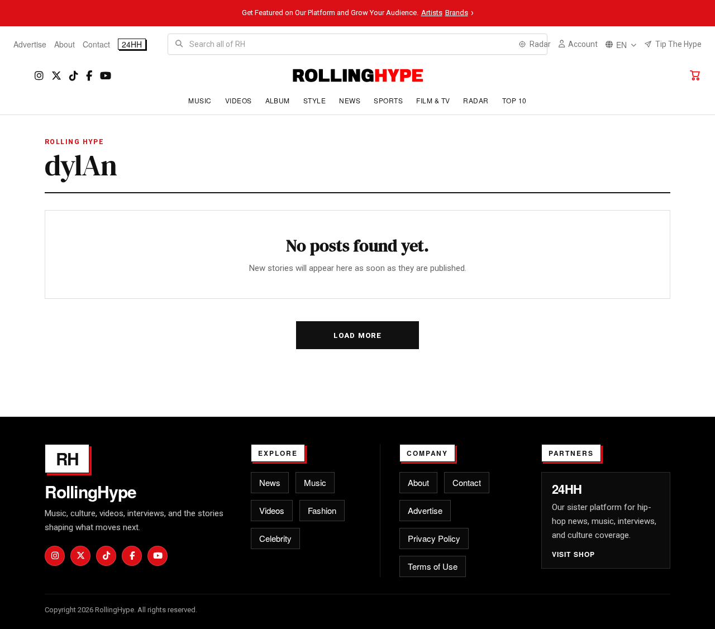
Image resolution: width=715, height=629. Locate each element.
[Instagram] (39, 76)
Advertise (29, 44)
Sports (388, 100)
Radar (475, 100)
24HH (132, 44)
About (64, 44)
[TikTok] (73, 76)
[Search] (178, 44)
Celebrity (275, 538)
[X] (56, 76)
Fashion (322, 510)
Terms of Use (432, 566)
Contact (96, 44)
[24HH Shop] (695, 75)
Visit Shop (573, 554)
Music (199, 100)
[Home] (357, 75)
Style (314, 100)
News (349, 100)
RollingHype (90, 491)
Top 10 (514, 100)
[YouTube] (105, 76)
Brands (456, 12)
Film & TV (433, 100)
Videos (238, 100)
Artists (431, 12)
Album (277, 100)
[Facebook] (89, 76)
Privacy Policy (434, 538)
